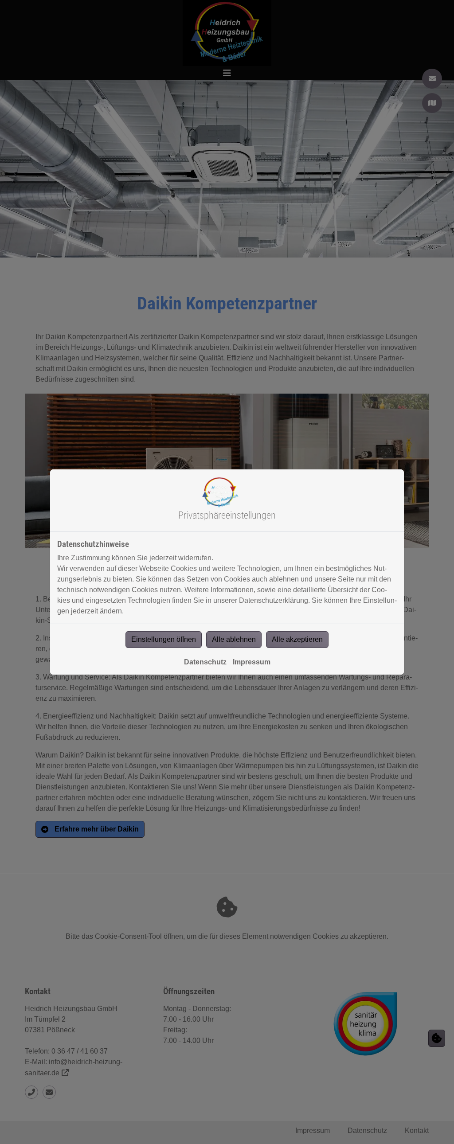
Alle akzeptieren (297, 639)
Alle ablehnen (234, 639)
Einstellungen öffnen (163, 639)
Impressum (251, 662)
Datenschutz (205, 662)
